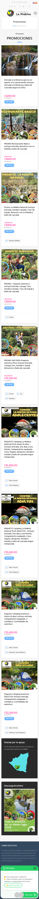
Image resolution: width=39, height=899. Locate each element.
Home (15, 26)
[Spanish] (36, 3)
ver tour (9, 102)
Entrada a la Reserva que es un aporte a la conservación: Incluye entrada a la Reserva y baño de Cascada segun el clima (19, 84)
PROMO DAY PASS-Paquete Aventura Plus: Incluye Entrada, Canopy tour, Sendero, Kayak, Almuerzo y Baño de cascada (18, 364)
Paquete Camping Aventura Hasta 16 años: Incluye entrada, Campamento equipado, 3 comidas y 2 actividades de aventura (18, 618)
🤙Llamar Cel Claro (13, 885)
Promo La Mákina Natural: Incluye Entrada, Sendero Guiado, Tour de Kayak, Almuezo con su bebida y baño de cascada (19, 211)
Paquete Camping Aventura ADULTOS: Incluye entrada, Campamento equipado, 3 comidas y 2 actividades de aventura (16, 699)
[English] (34, 3)
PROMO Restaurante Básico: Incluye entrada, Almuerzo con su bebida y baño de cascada (19, 146)
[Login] (20, 6)
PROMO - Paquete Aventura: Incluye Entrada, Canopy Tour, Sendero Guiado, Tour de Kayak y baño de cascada (19, 287)
